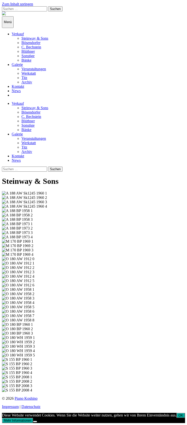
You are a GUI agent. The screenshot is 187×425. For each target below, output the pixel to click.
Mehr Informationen (17, 420)
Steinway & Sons (34, 38)
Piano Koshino (26, 398)
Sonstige (28, 56)
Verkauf (18, 34)
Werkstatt (28, 73)
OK (180, 415)
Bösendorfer (30, 43)
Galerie (17, 64)
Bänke (26, 60)
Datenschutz (30, 407)
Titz (24, 78)
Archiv (26, 82)
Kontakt (18, 86)
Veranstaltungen (33, 69)
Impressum (10, 407)
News (16, 91)
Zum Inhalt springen (17, 4)
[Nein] (35, 421)
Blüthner (28, 51)
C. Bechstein (31, 47)
